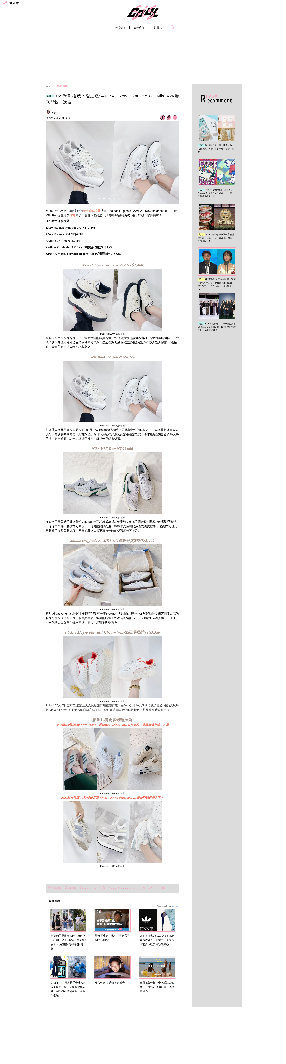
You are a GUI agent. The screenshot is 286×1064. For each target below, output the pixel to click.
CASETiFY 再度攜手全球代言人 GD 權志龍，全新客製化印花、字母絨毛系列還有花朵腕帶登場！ (68, 989)
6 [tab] (123, 198)
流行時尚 (138, 27)
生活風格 (156, 27)
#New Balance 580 (92, 888)
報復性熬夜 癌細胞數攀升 (110, 982)
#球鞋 (162, 888)
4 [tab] (114, 198)
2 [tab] (104, 198)
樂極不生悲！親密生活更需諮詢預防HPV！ (112, 937)
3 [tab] (109, 198)
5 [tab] (118, 198)
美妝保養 (120, 27)
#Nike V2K (148, 888)
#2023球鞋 (55, 888)
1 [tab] (99, 198)
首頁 (48, 86)
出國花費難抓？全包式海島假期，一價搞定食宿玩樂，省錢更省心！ (157, 987)
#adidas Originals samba (122, 888)
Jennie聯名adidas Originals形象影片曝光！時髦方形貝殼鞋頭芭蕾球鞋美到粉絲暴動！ (157, 940)
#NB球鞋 (71, 888)
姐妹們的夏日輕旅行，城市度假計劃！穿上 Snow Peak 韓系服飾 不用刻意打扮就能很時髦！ (69, 942)
